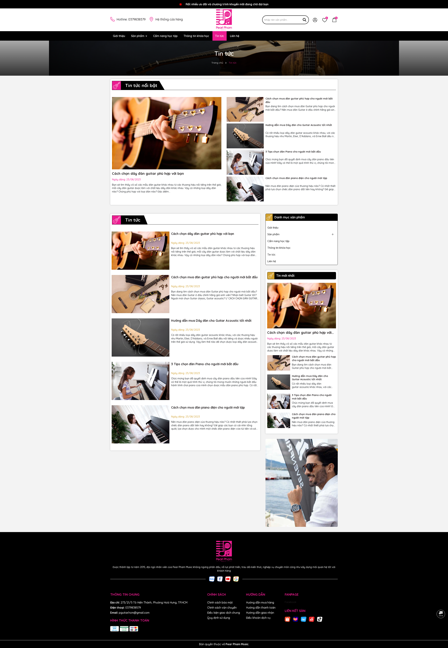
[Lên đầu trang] (441, 626)
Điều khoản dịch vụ (258, 617)
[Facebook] (220, 578)
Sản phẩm (138, 36)
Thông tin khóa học (196, 36)
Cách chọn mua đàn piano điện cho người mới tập (296, 178)
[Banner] (301, 483)
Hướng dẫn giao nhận (260, 612)
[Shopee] (287, 619)
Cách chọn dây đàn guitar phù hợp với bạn (148, 173)
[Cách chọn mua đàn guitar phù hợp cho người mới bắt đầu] (245, 109)
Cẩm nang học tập (165, 36)
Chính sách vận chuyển (222, 607)
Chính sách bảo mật (220, 602)
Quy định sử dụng (218, 617)
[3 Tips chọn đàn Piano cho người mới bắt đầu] (245, 162)
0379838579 (137, 19)
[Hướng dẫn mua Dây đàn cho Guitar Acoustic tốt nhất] (245, 135)
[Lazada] (295, 619)
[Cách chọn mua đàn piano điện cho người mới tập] (245, 189)
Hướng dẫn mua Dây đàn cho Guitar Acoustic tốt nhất (298, 125)
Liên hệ (234, 36)
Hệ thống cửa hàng (169, 19)
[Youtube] (228, 578)
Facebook (290, 602)
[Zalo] (212, 578)
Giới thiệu (119, 36)
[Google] (236, 578)
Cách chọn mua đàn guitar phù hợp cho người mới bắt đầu (299, 100)
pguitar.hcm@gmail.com (134, 612)
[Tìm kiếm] (304, 19)
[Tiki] (303, 619)
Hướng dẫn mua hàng (260, 602)
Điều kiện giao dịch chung (223, 612)
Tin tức (219, 36)
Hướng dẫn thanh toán (260, 607)
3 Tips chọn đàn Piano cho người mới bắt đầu (293, 151)
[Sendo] (311, 619)
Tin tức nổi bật (141, 85)
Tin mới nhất (285, 276)
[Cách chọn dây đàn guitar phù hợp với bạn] (140, 251)
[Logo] (224, 19)
